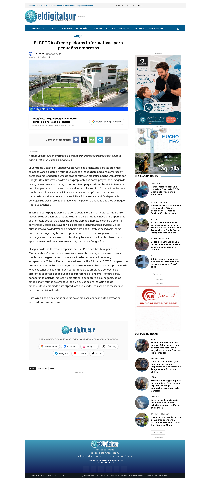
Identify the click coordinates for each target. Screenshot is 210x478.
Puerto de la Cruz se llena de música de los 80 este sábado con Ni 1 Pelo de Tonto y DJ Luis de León (166, 209)
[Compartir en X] (84, 140)
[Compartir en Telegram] (100, 140)
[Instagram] (93, 469)
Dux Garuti (39, 54)
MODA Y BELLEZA (157, 358)
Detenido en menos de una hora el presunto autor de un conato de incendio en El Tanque (166, 246)
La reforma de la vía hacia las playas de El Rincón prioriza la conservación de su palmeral (165, 404)
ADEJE (78, 36)
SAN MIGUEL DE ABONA (160, 414)
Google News (51, 346)
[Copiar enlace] (108, 140)
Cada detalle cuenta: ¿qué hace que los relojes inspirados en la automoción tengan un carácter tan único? (166, 366)
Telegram (63, 353)
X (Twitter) (111, 346)
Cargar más (157, 274)
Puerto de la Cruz (159, 202)
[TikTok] (109, 469)
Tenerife (155, 219)
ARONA (153, 339)
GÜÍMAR (154, 377)
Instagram (91, 346)
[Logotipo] (51, 17)
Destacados (156, 183)
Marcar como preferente (108, 121)
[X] (116, 469)
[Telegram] (101, 469)
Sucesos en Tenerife (160, 238)
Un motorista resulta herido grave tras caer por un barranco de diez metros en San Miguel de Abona (166, 421)
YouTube (82, 353)
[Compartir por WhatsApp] (92, 140)
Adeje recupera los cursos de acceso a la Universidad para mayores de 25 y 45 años (165, 263)
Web (52, 368)
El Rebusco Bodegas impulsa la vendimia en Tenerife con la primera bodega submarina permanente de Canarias (166, 385)
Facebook (72, 346)
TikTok (99, 353)
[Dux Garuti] (31, 54)
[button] (178, 28)
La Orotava (155, 397)
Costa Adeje (42, 368)
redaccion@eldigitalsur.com (111, 460)
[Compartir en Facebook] (76, 140)
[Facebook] (86, 469)
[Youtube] (124, 469)
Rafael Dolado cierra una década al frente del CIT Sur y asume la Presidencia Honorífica (166, 190)
